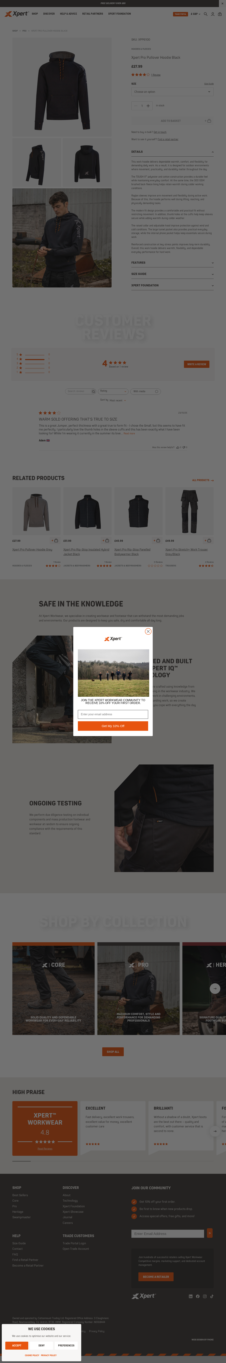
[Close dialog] (148, 631)
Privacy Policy (48, 1356)
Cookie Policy (32, 1356)
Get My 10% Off (113, 726)
